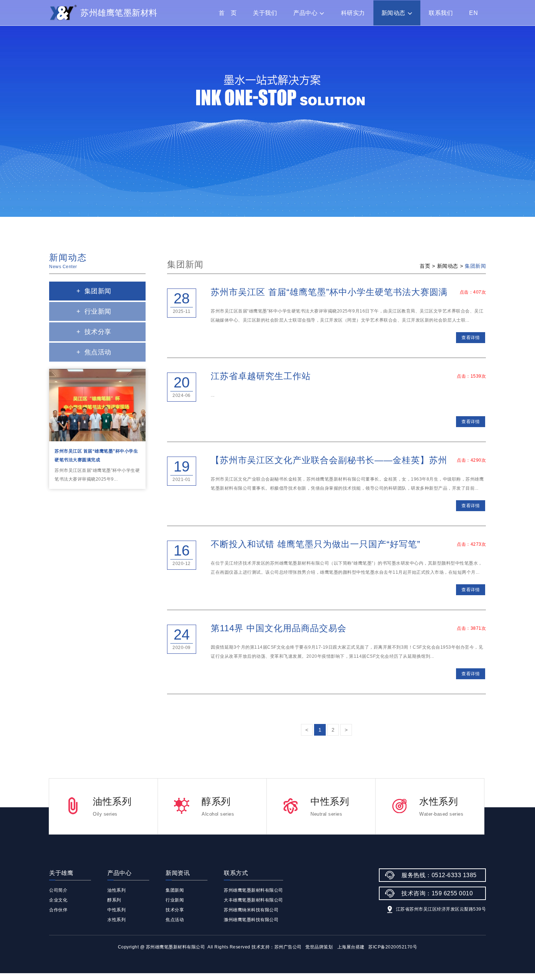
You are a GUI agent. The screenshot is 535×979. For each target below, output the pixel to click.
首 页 (228, 13)
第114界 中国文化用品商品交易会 (278, 628)
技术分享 (93, 331)
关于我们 (265, 13)
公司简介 (58, 890)
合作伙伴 (58, 909)
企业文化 (58, 900)
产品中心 (305, 13)
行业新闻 (93, 311)
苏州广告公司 (288, 947)
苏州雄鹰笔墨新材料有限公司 (253, 890)
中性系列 (116, 909)
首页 (425, 266)
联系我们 (441, 13)
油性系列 (116, 890)
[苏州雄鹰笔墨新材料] (63, 13)
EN (473, 13)
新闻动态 (393, 13)
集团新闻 (93, 291)
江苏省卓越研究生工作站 (261, 376)
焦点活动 (93, 352)
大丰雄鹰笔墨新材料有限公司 (253, 900)
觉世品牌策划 (319, 947)
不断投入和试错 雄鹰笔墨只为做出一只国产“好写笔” (315, 544)
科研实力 (353, 13)
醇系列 (114, 900)
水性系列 (116, 919)
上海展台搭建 (351, 947)
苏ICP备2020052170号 (392, 947)
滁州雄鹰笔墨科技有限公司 (251, 919)
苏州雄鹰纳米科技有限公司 (251, 909)
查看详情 (470, 337)
